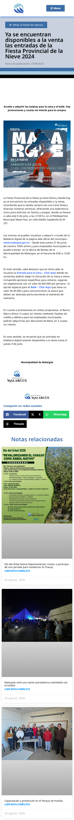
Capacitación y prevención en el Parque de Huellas (33, 800)
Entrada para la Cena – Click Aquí (36, 272)
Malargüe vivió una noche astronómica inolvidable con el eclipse (36, 684)
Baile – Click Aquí (41, 287)
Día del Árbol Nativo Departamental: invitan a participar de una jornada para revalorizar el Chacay (36, 565)
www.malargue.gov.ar (16, 242)
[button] (16, 414)
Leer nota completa (17, 571)
